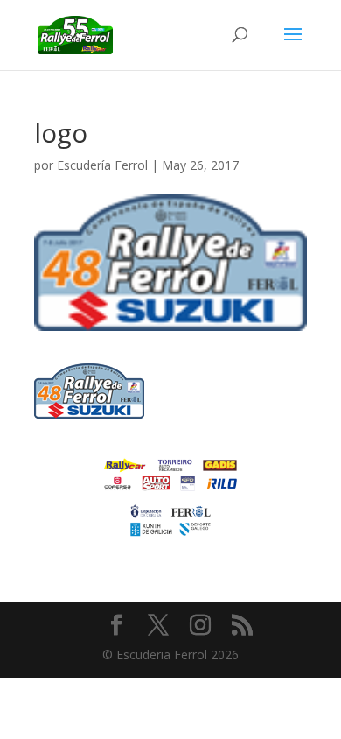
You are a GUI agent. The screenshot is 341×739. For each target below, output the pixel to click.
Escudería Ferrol (102, 165)
